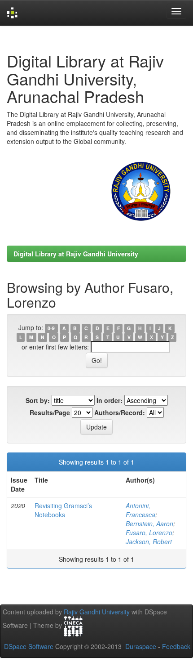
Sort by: (38, 400)
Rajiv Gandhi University (97, 611)
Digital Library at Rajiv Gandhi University (75, 253)
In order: (109, 400)
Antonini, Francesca (140, 510)
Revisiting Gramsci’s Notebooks (63, 510)
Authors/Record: (119, 412)
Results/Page (50, 412)
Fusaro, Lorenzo (149, 532)
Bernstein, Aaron (149, 523)
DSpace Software (28, 646)
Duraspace (140, 646)
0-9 (51, 328)
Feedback (176, 646)
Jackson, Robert (149, 541)
